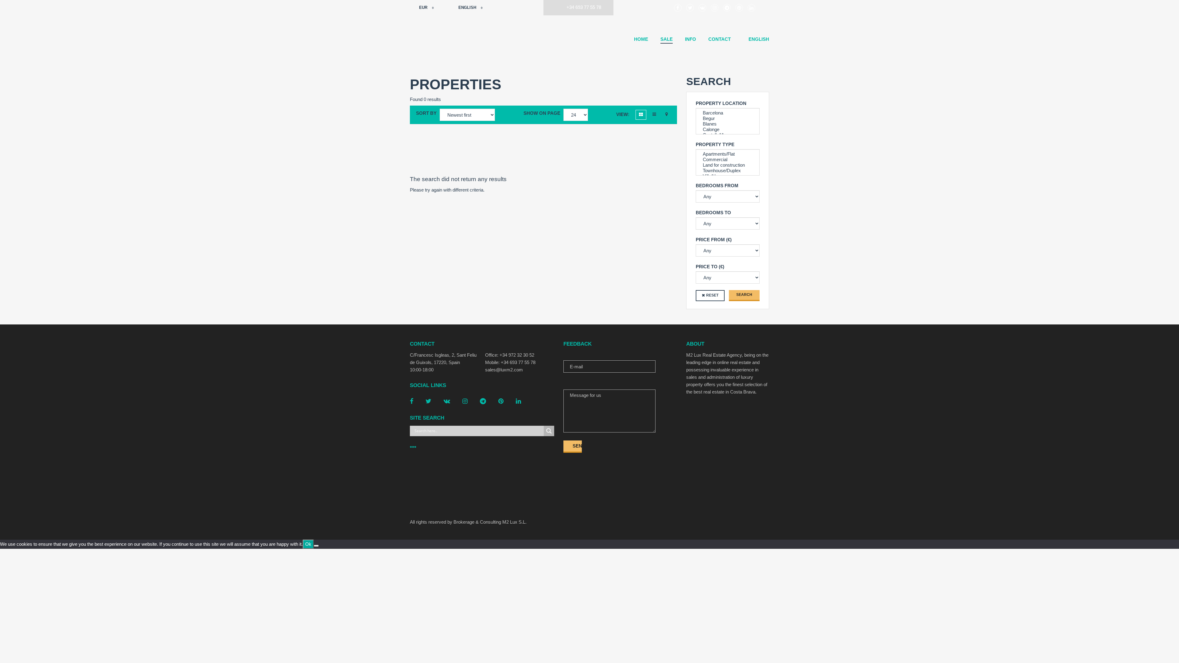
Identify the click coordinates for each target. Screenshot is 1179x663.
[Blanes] (727, 124)
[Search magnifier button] (549, 431)
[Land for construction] (727, 165)
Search (744, 295)
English (467, 7)
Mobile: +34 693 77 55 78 (510, 362)
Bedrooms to (713, 212)
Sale (666, 39)
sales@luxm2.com (504, 369)
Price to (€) (710, 266)
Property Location (721, 103)
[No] (316, 546)
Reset (712, 295)
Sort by (426, 113)
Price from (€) (714, 239)
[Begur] (727, 118)
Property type (715, 144)
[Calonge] (727, 129)
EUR (423, 7)
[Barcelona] (727, 113)
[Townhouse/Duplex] (727, 170)
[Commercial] (727, 159)
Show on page (541, 113)
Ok (308, 544)
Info (690, 39)
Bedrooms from (717, 185)
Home (641, 39)
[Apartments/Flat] (727, 154)
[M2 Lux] (425, 40)
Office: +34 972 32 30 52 (509, 355)
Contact (719, 39)
